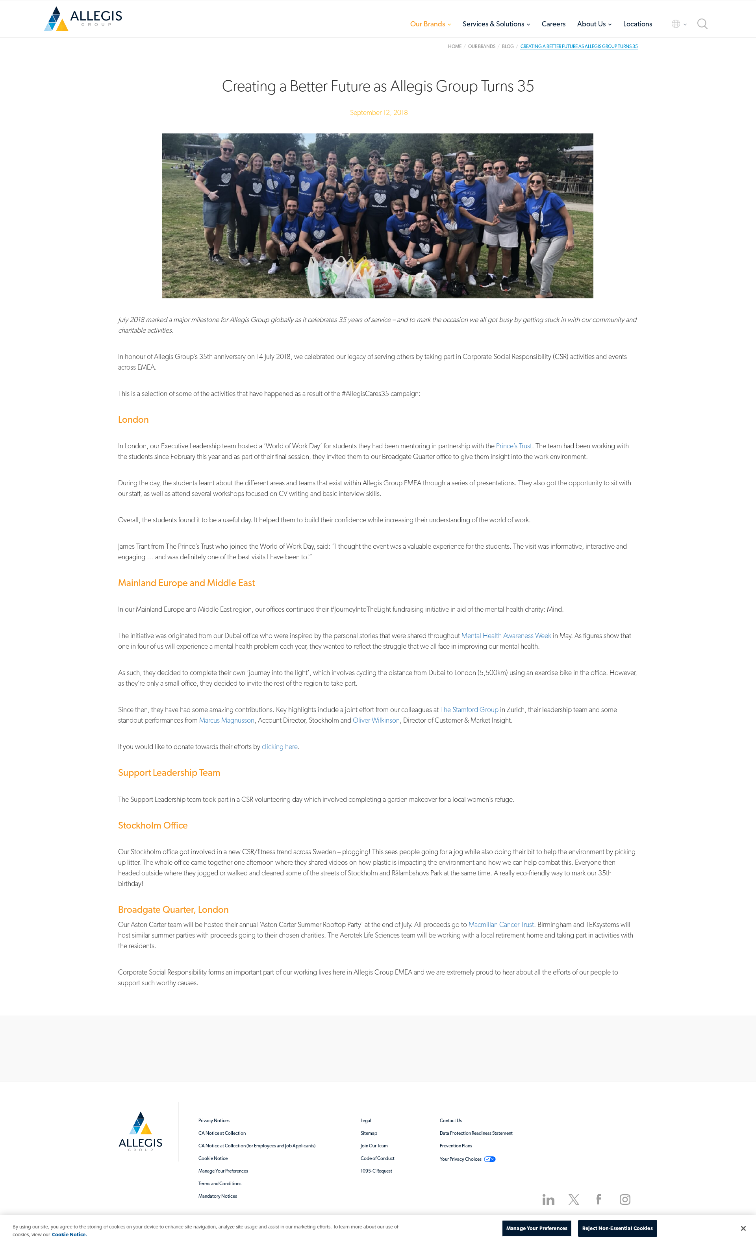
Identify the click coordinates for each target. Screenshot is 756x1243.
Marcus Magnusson (226, 720)
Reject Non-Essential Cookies (617, 1228)
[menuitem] (430, 23)
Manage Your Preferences (223, 1171)
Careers (553, 24)
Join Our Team (374, 1146)
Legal (366, 1120)
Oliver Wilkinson (376, 720)
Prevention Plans (456, 1146)
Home (83, 21)
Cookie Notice (213, 1158)
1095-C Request (376, 1171)
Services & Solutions (493, 24)
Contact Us (451, 1120)
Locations (637, 24)
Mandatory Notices (217, 1196)
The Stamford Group (469, 709)
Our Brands (427, 24)
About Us (591, 24)
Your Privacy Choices (461, 1159)
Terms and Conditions (219, 1183)
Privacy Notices (214, 1120)
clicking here (280, 746)
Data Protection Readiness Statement (476, 1133)
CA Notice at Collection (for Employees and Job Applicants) (256, 1146)
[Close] (743, 1228)
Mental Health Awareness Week (506, 635)
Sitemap (369, 1133)
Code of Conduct (378, 1158)
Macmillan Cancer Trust (501, 924)
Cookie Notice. (69, 1234)
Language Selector (672, 23)
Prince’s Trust (514, 446)
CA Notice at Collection (222, 1133)
